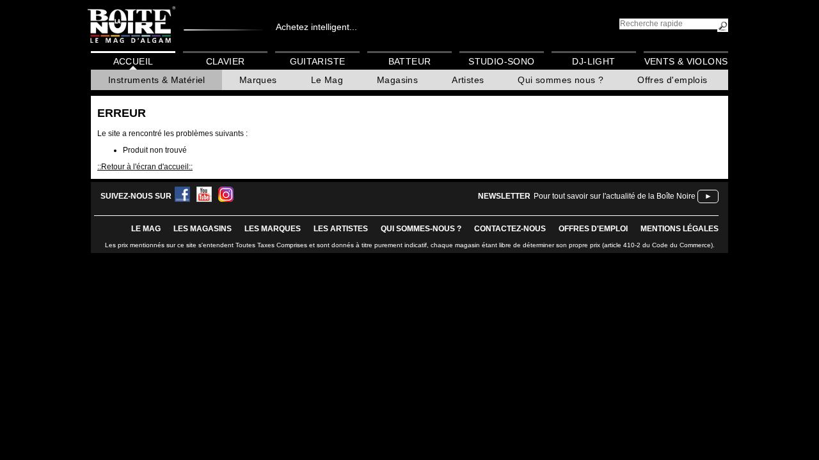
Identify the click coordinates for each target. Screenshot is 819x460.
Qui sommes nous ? (560, 80)
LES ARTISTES (341, 228)
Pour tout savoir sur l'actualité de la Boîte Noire (615, 196)
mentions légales (679, 228)
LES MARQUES (272, 228)
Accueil (133, 61)
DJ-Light (593, 61)
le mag (146, 228)
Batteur (409, 61)
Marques (258, 80)
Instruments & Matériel (156, 80)
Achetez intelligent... (316, 27)
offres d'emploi (593, 228)
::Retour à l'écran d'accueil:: (145, 166)
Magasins (397, 80)
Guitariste (318, 61)
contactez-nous (510, 228)
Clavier (225, 61)
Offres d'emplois (672, 80)
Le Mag (327, 80)
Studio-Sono (501, 61)
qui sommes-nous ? (421, 228)
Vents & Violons (686, 61)
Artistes (468, 80)
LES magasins (202, 228)
